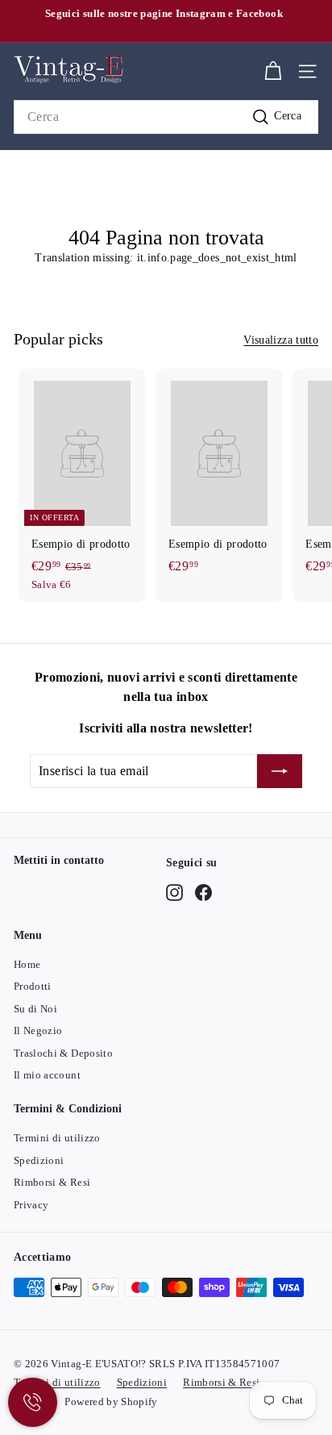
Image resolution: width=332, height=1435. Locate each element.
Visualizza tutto (280, 340)
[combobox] (166, 117)
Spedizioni (39, 1160)
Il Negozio (38, 1030)
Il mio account (47, 1075)
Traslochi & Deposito (63, 1053)
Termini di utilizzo (57, 1138)
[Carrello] (273, 71)
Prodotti (33, 986)
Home (27, 964)
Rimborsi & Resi (52, 1182)
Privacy (31, 1205)
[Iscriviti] (279, 771)
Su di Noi (35, 1009)
